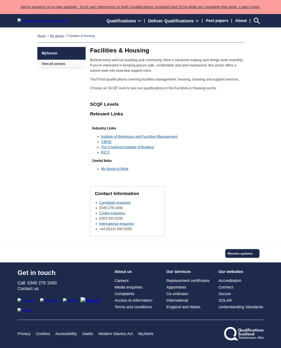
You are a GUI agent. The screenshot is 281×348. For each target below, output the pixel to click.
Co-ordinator (177, 294)
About (241, 20)
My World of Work (114, 169)
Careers (122, 280)
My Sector (57, 36)
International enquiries (116, 224)
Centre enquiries (112, 213)
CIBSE (106, 142)
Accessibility (66, 334)
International (177, 300)
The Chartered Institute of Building (127, 147)
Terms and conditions (133, 307)
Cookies (43, 334)
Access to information (133, 300)
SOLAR (225, 300)
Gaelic (87, 334)
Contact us (28, 288)
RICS (105, 152)
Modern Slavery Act (116, 334)
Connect (225, 287)
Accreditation (229, 280)
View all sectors (53, 63)
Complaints (124, 294)
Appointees (176, 287)
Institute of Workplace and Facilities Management (139, 136)
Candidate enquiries (115, 202)
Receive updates (240, 253)
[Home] (43, 20)
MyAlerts (145, 334)
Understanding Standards (240, 307)
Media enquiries (128, 287)
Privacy (24, 334)
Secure (224, 294)
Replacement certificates (188, 280)
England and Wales (183, 307)
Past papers (217, 20)
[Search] (256, 20)
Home (41, 36)
